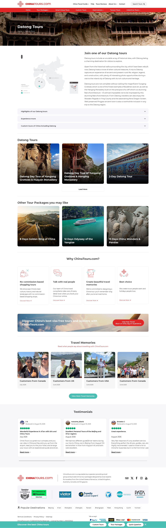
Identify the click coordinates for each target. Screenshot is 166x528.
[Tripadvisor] (127, 478)
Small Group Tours (62, 10)
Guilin (128, 508)
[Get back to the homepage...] (35, 478)
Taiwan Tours (115, 10)
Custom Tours (81, 10)
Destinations (97, 10)
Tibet (109, 508)
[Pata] (140, 494)
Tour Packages (42, 10)
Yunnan (137, 508)
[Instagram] (141, 478)
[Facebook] (136, 478)
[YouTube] (146, 478)
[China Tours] (34, 4)
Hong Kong (118, 508)
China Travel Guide (80, 4)
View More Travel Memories (83, 396)
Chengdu (78, 508)
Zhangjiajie (99, 508)
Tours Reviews (101, 4)
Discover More (25, 301)
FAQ (92, 4)
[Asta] (124, 494)
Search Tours (138, 4)
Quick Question (135, 525)
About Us (112, 4)
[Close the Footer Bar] (145, 524)
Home (28, 10)
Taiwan (88, 508)
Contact (122, 4)
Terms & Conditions (25, 517)
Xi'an (59, 508)
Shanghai (68, 508)
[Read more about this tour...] (38, 163)
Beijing (51, 508)
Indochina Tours (133, 10)
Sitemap (49, 517)
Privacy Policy (39, 517)
